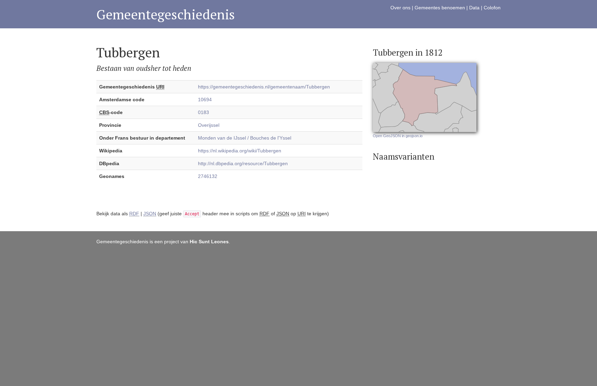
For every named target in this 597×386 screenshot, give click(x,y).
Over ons (400, 7)
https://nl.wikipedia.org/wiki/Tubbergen (239, 150)
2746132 (207, 176)
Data (474, 7)
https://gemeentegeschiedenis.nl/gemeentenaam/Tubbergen (264, 87)
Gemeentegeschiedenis (165, 14)
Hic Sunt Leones (209, 241)
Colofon (492, 7)
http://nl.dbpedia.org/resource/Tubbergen (243, 163)
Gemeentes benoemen (440, 7)
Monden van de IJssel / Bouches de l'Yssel (244, 138)
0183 (203, 112)
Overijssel (208, 125)
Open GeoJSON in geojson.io (398, 136)
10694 (205, 99)
